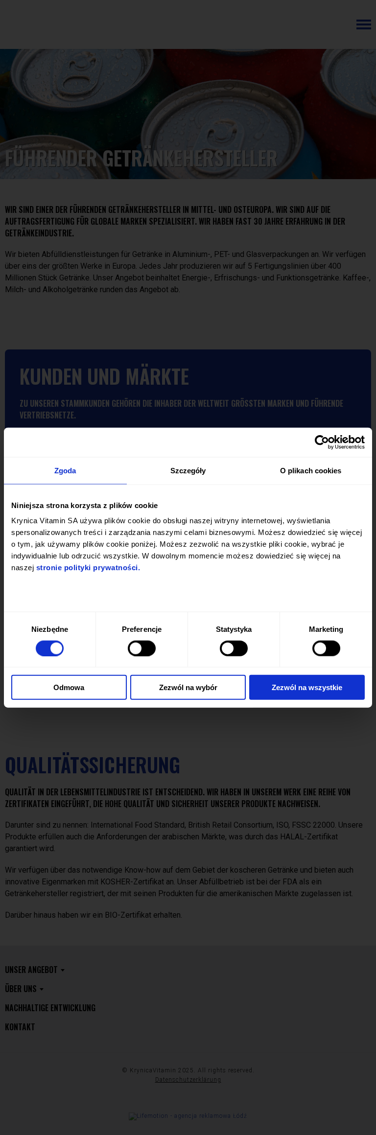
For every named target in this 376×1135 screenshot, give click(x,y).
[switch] (142, 648)
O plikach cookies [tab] (311, 470)
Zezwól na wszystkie (307, 687)
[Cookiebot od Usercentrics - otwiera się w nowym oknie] (322, 442)
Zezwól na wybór (188, 687)
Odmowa (68, 687)
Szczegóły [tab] (188, 470)
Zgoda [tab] (65, 470)
